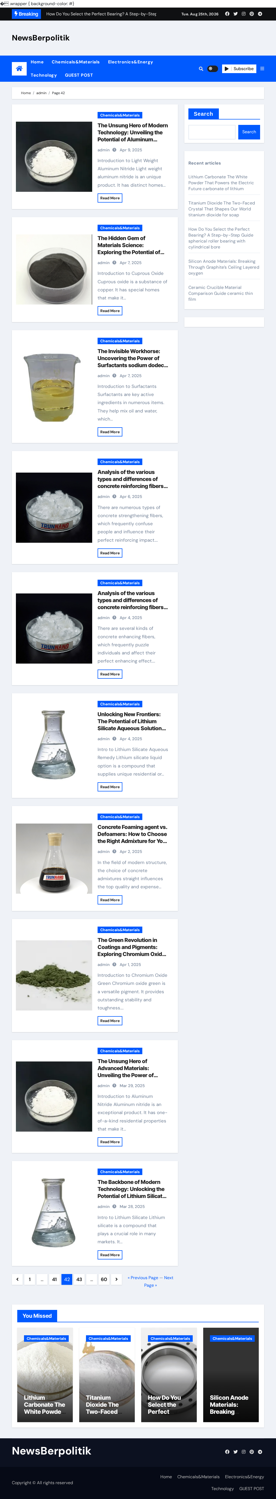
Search (203, 114)
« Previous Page (143, 1278)
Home (37, 62)
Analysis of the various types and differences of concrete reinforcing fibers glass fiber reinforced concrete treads (131, 486)
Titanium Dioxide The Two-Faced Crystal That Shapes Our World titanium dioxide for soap (221, 209)
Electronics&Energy (130, 62)
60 (104, 1279)
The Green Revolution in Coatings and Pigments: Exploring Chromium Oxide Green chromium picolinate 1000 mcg (131, 954)
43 (79, 1279)
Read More (110, 198)
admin (104, 150)
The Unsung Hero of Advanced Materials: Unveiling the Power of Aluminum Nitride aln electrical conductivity (126, 1075)
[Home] (19, 68)
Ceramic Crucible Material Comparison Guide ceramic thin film (220, 293)
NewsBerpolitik (41, 38)
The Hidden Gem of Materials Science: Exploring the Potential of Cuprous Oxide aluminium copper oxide (130, 252)
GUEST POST (79, 75)
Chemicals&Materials (76, 62)
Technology (44, 75)
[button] (262, 69)
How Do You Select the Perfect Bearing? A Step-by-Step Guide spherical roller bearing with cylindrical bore (220, 238)
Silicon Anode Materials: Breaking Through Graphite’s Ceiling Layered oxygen (223, 267)
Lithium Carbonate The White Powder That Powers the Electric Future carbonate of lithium (221, 183)
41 (54, 1279)
